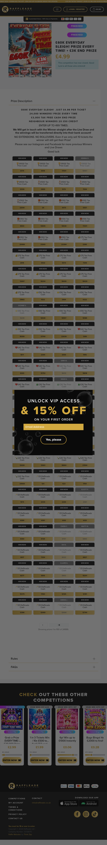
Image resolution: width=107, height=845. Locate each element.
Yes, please (53, 440)
